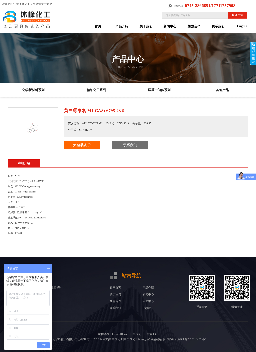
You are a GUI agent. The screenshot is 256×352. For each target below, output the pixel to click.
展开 (253, 53)
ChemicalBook (118, 334)
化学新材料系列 (33, 90)
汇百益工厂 (151, 334)
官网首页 (115, 287)
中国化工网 (119, 339)
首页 (98, 26)
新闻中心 (170, 26)
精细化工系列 (96, 90)
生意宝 (145, 339)
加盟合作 (194, 26)
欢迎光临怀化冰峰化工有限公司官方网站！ (28, 4)
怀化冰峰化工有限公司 (64, 339)
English (242, 26)
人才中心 (148, 301)
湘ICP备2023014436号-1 (192, 339)
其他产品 (222, 90)
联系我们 (218, 26)
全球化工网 (134, 339)
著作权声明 (170, 339)
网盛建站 (156, 339)
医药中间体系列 (159, 90)
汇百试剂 (135, 334)
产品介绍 (122, 26)
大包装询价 (82, 145)
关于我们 (146, 26)
